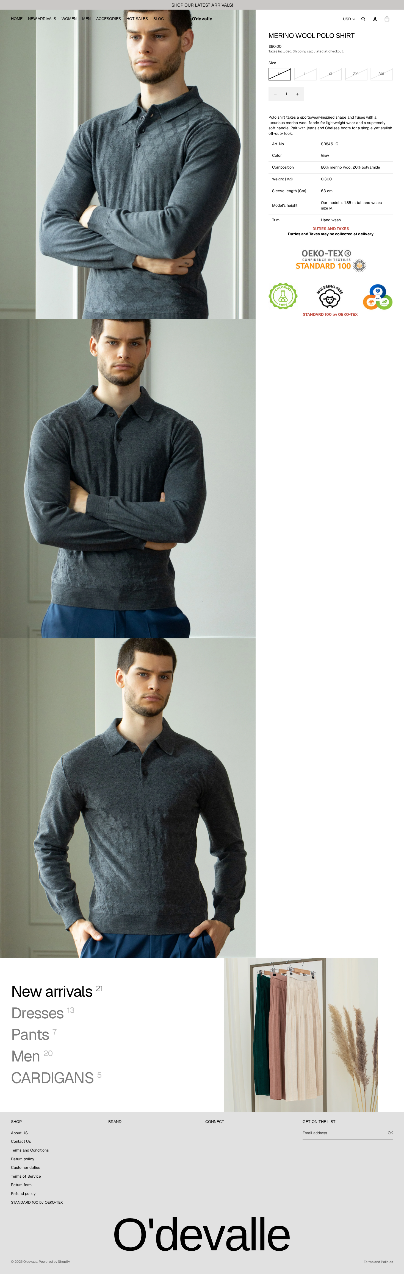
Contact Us (21, 1141)
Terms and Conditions (30, 1149)
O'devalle (30, 1261)
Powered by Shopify (54, 1261)
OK (390, 1132)
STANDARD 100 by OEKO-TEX (37, 1202)
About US (19, 1132)
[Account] (375, 19)
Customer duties (25, 1167)
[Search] (363, 19)
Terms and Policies (378, 1262)
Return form (21, 1184)
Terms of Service (26, 1176)
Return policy (22, 1158)
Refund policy (23, 1193)
